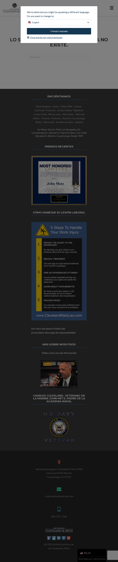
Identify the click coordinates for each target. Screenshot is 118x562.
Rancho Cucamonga (74, 118)
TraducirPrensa (98, 559)
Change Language (59, 31)
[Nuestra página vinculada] (59, 538)
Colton (78, 106)
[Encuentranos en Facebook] (49, 538)
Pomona (57, 118)
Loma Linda (40, 114)
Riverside (49, 122)
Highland (78, 110)
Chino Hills (66, 106)
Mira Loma (54, 114)
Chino (55, 106)
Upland (79, 122)
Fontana (50, 110)
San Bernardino (64, 122)
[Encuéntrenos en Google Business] (63, 538)
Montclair (68, 114)
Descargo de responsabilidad (60, 332)
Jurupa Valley (64, 110)
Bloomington (43, 106)
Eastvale (40, 110)
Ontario (45, 118)
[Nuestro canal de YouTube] (68, 538)
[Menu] (111, 7)
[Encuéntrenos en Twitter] (54, 538)
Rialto (38, 122)
